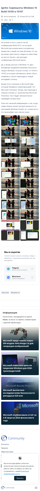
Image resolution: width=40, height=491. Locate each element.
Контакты (5, 444)
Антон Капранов (10, 16)
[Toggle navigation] (36, 488)
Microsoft (5, 293)
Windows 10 (15, 293)
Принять (20, 478)
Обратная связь (7, 452)
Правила (4, 448)
